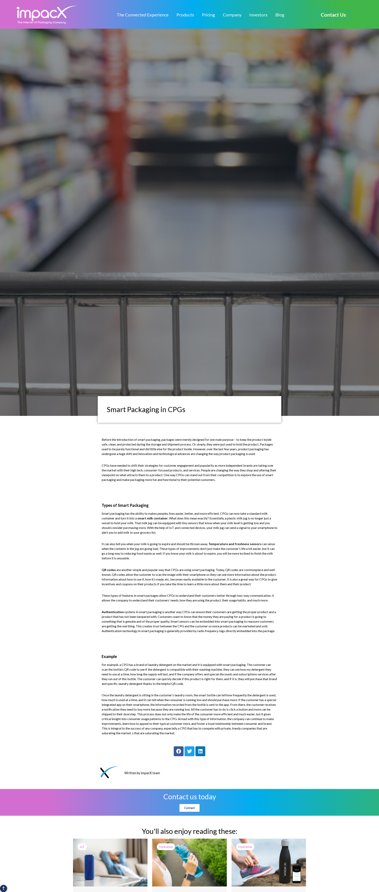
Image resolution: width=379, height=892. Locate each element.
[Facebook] (179, 751)
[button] (333, 14)
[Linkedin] (200, 751)
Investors (258, 14)
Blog (279, 14)
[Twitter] (189, 751)
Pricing (208, 14)
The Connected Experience (143, 14)
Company (232, 14)
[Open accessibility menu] (3, 888)
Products (185, 14)
